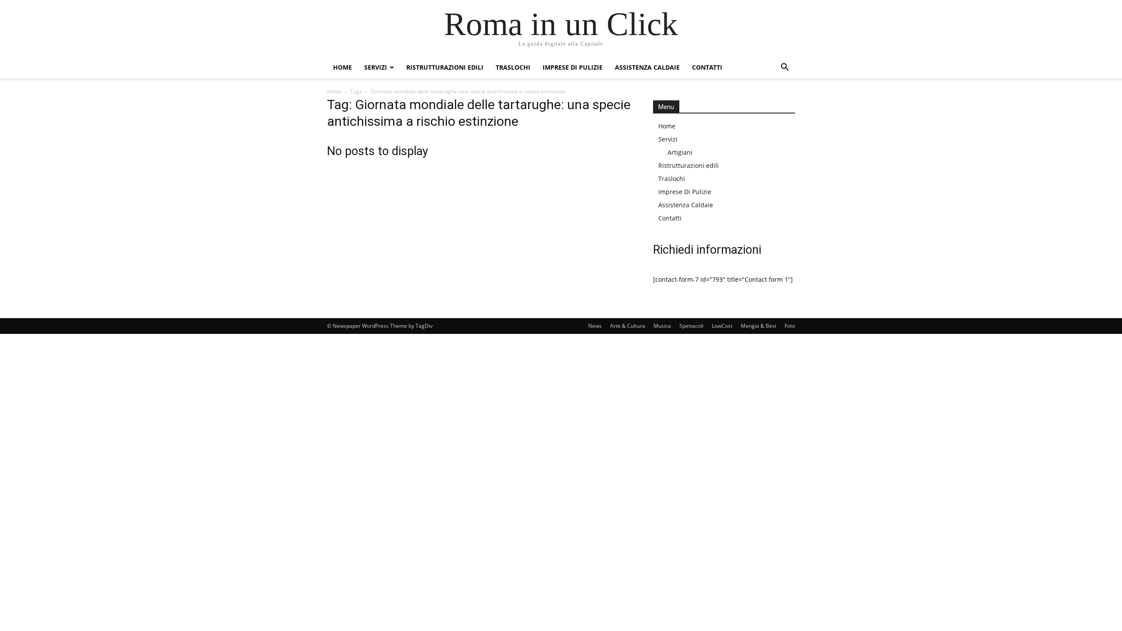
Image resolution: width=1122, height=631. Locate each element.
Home (342, 67)
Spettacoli (691, 326)
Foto (790, 326)
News (595, 326)
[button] (784, 68)
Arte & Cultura (627, 326)
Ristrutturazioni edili (444, 67)
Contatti (707, 67)
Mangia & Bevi (758, 326)
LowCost (722, 326)
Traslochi (513, 67)
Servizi (375, 67)
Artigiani (680, 152)
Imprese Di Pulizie (573, 67)
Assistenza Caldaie (647, 67)
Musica (662, 326)
